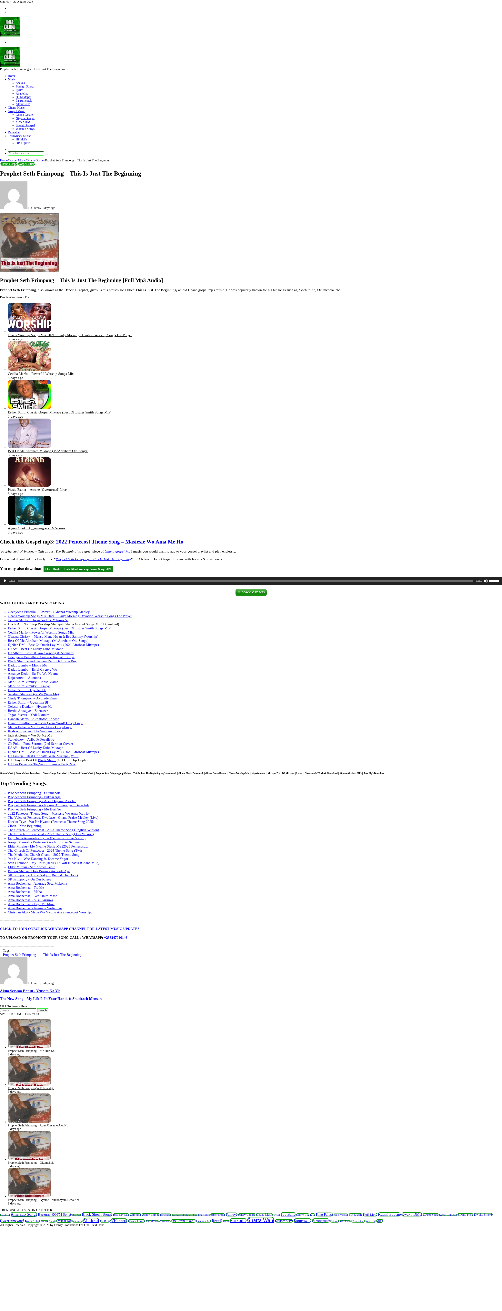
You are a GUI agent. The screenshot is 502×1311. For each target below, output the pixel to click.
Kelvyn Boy (302, 1214)
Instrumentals (24, 100)
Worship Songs (25, 128)
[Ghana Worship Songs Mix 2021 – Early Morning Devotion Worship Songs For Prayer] (29, 331)
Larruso (44, 1221)
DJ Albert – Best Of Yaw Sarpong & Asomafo (41, 653)
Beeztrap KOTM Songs (55, 1214)
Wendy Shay (358, 1221)
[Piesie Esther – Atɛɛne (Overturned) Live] (29, 485)
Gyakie (277, 1215)
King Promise (341, 1215)
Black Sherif (47, 760)
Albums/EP (23, 104)
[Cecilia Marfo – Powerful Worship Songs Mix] (29, 369)
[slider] (494, 580)
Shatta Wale (260, 1220)
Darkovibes (165, 1215)
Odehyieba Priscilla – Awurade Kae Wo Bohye (41, 657)
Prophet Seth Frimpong (19, 955)
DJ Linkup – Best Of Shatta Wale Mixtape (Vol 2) (43, 756)
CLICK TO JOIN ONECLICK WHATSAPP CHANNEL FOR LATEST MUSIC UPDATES (69, 929)
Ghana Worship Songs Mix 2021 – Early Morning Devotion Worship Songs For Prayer (70, 335)
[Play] (5, 581)
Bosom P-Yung (121, 1214)
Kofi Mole (370, 1214)
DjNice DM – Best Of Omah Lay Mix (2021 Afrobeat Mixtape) (53, 645)
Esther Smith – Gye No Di (27, 690)
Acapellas (22, 93)
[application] (251, 581)
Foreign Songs (25, 86)
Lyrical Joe (64, 1221)
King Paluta (324, 1214)
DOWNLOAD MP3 (253, 592)
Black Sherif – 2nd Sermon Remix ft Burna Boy (42, 661)
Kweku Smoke (483, 1214)
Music (11, 79)
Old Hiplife (23, 143)
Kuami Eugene (389, 1214)
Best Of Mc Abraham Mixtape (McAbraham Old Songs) (48, 451)
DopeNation (204, 1215)
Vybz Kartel (345, 1221)
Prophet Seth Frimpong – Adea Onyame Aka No (38, 1125)
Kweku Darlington (448, 1215)
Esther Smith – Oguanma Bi (28, 702)
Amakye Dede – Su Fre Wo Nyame (33, 674)
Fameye (231, 1214)
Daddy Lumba (150, 1214)
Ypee (379, 1221)
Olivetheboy (165, 1221)
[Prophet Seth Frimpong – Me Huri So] (29, 1047)
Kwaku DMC (411, 1214)
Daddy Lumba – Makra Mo (27, 665)
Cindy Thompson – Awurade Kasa (32, 698)
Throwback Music (19, 135)
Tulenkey (334, 1221)
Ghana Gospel (25, 114)
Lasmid (52, 1221)
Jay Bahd (288, 1214)
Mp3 (118, 551)
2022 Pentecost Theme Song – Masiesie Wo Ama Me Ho (119, 542)
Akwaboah (5, 1215)
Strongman (321, 1220)
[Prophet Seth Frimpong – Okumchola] (29, 1159)
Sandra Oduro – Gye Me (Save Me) (33, 694)
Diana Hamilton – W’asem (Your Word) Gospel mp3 (45, 723)
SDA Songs (23, 121)
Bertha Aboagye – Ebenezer (28, 711)
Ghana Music (16, 107)
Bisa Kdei (76, 1215)
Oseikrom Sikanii (183, 1221)
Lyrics (19, 90)
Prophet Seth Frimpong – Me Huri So (31, 1050)
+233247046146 (115, 938)
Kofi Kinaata (355, 1214)
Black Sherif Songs (97, 1214)
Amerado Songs (24, 1214)
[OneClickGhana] (10, 35)
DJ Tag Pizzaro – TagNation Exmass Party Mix (41, 764)
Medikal (91, 1220)
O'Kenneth (118, 1220)
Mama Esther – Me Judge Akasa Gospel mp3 (40, 727)
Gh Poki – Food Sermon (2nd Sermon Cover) (40, 744)
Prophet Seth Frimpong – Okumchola (31, 1162)
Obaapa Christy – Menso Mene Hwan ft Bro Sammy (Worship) (53, 636)
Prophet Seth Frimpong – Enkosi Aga (31, 1088)
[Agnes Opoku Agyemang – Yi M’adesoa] (29, 524)
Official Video (152, 1221)
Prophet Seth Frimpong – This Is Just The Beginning (93, 559)
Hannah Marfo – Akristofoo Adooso (33, 719)
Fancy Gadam (246, 1214)
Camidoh (135, 1214)
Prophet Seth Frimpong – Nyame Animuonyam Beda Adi (43, 1200)
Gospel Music (16, 111)
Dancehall (14, 132)
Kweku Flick (465, 1214)
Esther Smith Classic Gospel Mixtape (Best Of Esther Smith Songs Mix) (59, 412)
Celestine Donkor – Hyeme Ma (30, 706)
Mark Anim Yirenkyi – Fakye (29, 686)
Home (11, 75)
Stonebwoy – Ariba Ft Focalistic (31, 739)
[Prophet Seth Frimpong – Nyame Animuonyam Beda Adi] (29, 1196)
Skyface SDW (284, 1221)
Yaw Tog (371, 1221)
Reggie (217, 1221)
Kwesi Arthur (32, 1221)
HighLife (21, 139)
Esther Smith (217, 1214)
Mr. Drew (105, 1221)
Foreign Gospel (25, 125)
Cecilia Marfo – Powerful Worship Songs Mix (41, 374)
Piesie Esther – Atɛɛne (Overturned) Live (37, 490)
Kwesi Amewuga (12, 1221)
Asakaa (20, 83)
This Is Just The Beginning (62, 955)
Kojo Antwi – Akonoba (24, 678)
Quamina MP (203, 1221)
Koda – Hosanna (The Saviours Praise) (35, 731)
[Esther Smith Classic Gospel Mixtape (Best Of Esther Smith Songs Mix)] (29, 408)
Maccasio (77, 1221)
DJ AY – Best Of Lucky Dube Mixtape (35, 649)
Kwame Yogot (430, 1214)
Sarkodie (238, 1220)
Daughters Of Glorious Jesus (184, 1215)
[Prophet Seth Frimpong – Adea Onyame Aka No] (29, 1121)
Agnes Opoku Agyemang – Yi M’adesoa (36, 528)
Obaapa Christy (136, 1221)
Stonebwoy (302, 1220)
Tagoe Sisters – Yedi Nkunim (28, 715)
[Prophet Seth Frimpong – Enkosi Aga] (29, 1084)
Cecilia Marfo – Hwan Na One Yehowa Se (38, 620)
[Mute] (486, 581)
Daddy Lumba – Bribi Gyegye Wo (32, 669)
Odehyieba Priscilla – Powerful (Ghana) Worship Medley (49, 612)
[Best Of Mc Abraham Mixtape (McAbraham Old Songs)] (29, 447)
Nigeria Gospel (25, 118)
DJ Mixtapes (23, 97)
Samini (226, 1221)
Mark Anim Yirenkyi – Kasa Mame (33, 682)
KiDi (312, 1214)
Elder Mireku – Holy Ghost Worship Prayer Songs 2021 (78, 569)
